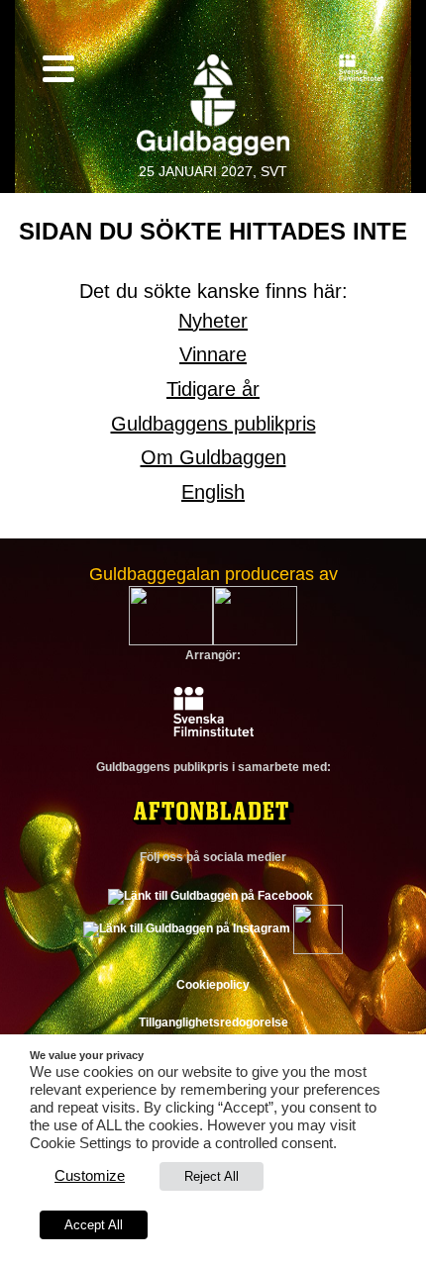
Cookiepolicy (213, 985)
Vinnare (213, 354)
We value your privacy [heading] (87, 1055)
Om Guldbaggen (213, 457)
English (213, 492)
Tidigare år (213, 389)
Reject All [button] (211, 1176)
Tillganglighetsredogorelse (213, 1022)
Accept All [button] (93, 1224)
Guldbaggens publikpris (213, 424)
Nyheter (213, 321)
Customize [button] (89, 1176)
